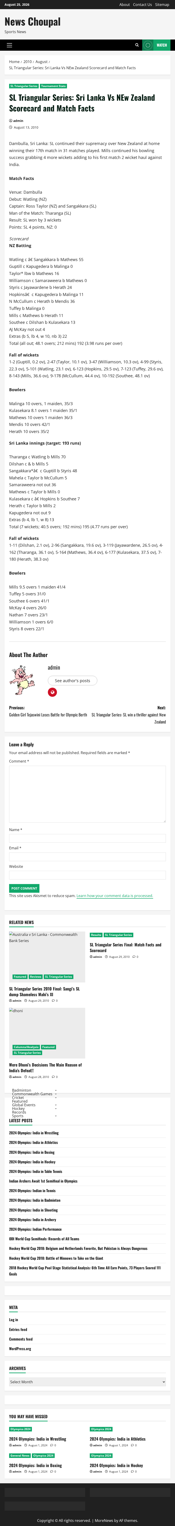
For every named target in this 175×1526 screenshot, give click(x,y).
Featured (20, 977)
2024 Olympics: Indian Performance (35, 1229)
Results (96, 935)
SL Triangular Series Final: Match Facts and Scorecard (125, 947)
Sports (17, 1115)
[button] (9, 45)
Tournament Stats (53, 86)
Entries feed (18, 1329)
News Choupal (33, 21)
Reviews (35, 977)
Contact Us (142, 4)
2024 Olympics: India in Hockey (32, 1161)
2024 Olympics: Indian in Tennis (32, 1190)
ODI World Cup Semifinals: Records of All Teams (44, 1238)
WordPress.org (20, 1348)
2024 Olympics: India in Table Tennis (35, 1171)
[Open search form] (137, 45)
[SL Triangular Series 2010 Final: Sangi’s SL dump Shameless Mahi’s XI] (47, 957)
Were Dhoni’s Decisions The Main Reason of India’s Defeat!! (45, 1067)
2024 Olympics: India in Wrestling (34, 1132)
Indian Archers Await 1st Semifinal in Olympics (43, 1181)
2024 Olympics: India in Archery (32, 1219)
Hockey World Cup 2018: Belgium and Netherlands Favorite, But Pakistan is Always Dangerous (78, 1248)
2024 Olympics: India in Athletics (33, 1142)
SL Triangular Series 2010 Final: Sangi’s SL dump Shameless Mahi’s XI (44, 991)
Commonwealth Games (32, 1093)
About (124, 4)
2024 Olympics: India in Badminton (34, 1200)
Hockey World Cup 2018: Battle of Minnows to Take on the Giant (56, 1258)
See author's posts (72, 680)
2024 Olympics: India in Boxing (31, 1152)
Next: (129, 714)
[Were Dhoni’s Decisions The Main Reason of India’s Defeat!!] (47, 1033)
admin (18, 121)
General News (19, 1455)
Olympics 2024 (20, 1429)
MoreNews (104, 1520)
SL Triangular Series (23, 86)
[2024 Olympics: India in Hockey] (128, 1455)
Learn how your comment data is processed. (115, 895)
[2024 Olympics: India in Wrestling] (47, 1429)
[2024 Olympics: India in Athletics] (128, 1429)
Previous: (48, 711)
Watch (162, 45)
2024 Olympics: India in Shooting (33, 1210)
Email (15, 847)
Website (16, 866)
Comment (19, 761)
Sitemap (162, 4)
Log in (13, 1319)
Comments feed (21, 1339)
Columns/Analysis (26, 1047)
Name (15, 829)
